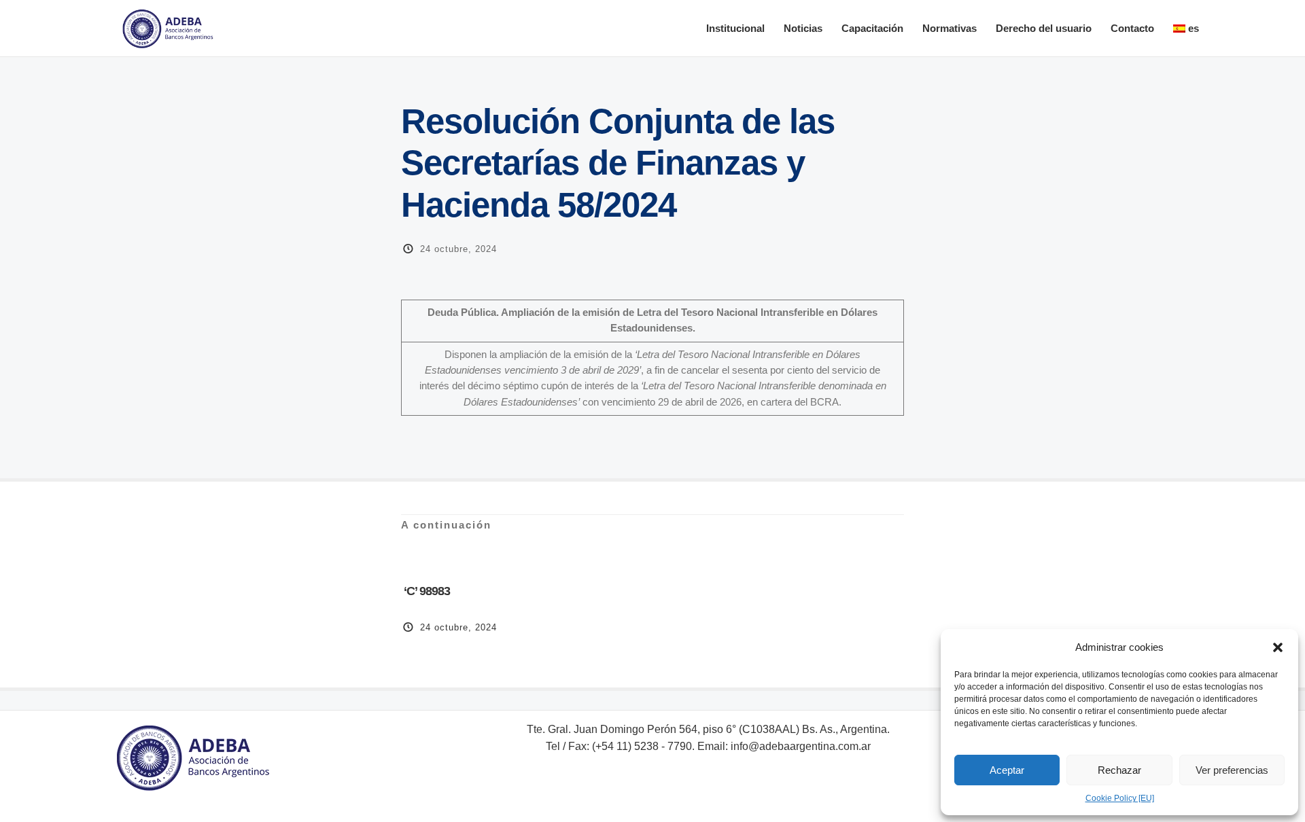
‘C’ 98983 (425, 591)
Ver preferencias (1232, 770)
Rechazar (1119, 770)
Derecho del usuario (1044, 28)
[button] (1278, 647)
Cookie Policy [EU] (1119, 798)
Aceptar (1007, 770)
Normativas (949, 28)
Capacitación (872, 28)
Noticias (803, 28)
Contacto (1132, 28)
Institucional (735, 28)
